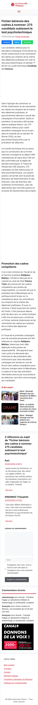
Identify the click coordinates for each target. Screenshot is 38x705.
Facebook (6, 42)
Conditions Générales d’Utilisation (18, 679)
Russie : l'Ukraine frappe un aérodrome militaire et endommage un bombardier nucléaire (18, 600)
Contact (7, 672)
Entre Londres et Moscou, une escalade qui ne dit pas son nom (17, 609)
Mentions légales (11, 676)
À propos (7, 669)
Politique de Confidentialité (15, 683)
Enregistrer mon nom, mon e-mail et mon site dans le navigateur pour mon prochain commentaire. (20, 569)
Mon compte (9, 665)
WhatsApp (27, 42)
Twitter (16, 42)
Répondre (8, 490)
